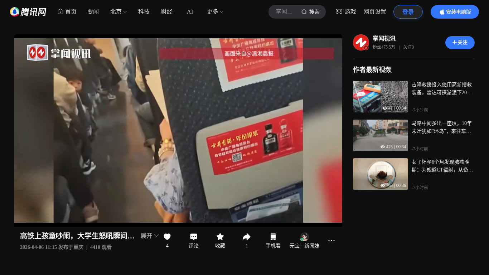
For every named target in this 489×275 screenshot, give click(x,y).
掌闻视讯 (384, 38)
